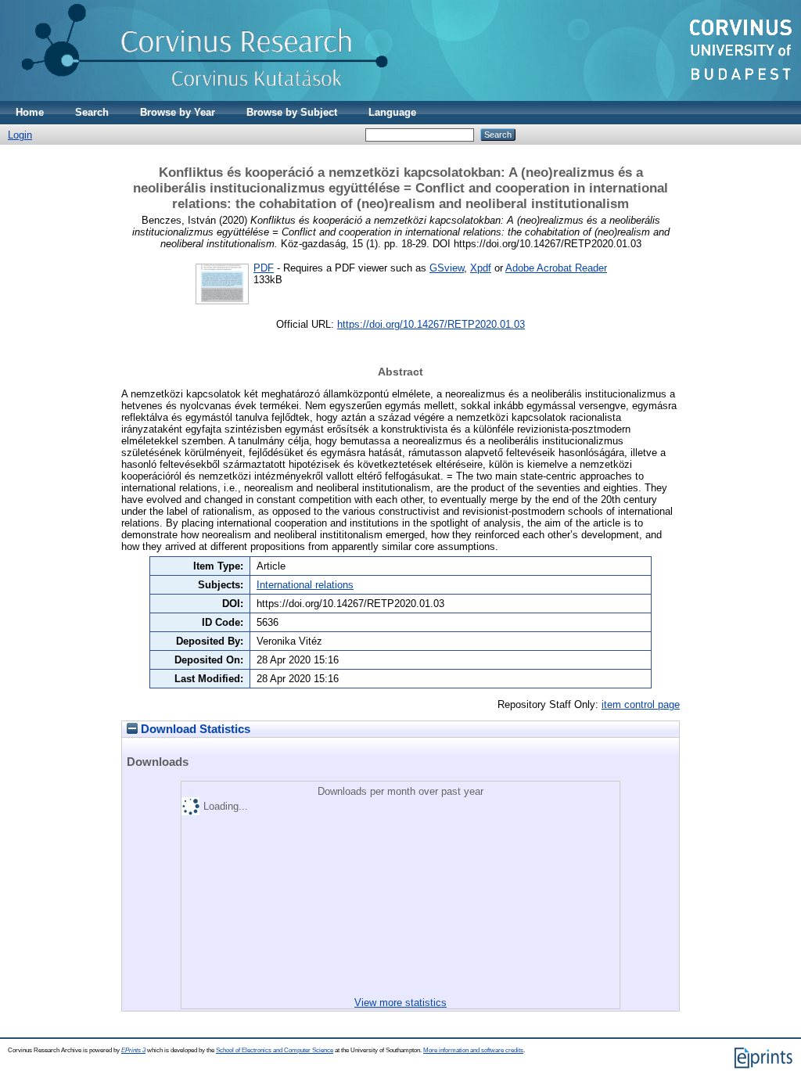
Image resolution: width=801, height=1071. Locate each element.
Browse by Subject (291, 112)
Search (92, 112)
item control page (641, 704)
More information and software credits (473, 1050)
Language (392, 112)
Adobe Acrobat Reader (556, 268)
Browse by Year (177, 112)
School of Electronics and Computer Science (274, 1050)
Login (20, 135)
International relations (305, 585)
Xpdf (480, 268)
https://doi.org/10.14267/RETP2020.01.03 (431, 324)
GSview (446, 268)
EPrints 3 (133, 1050)
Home (30, 112)
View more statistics (400, 1002)
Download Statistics (194, 729)
